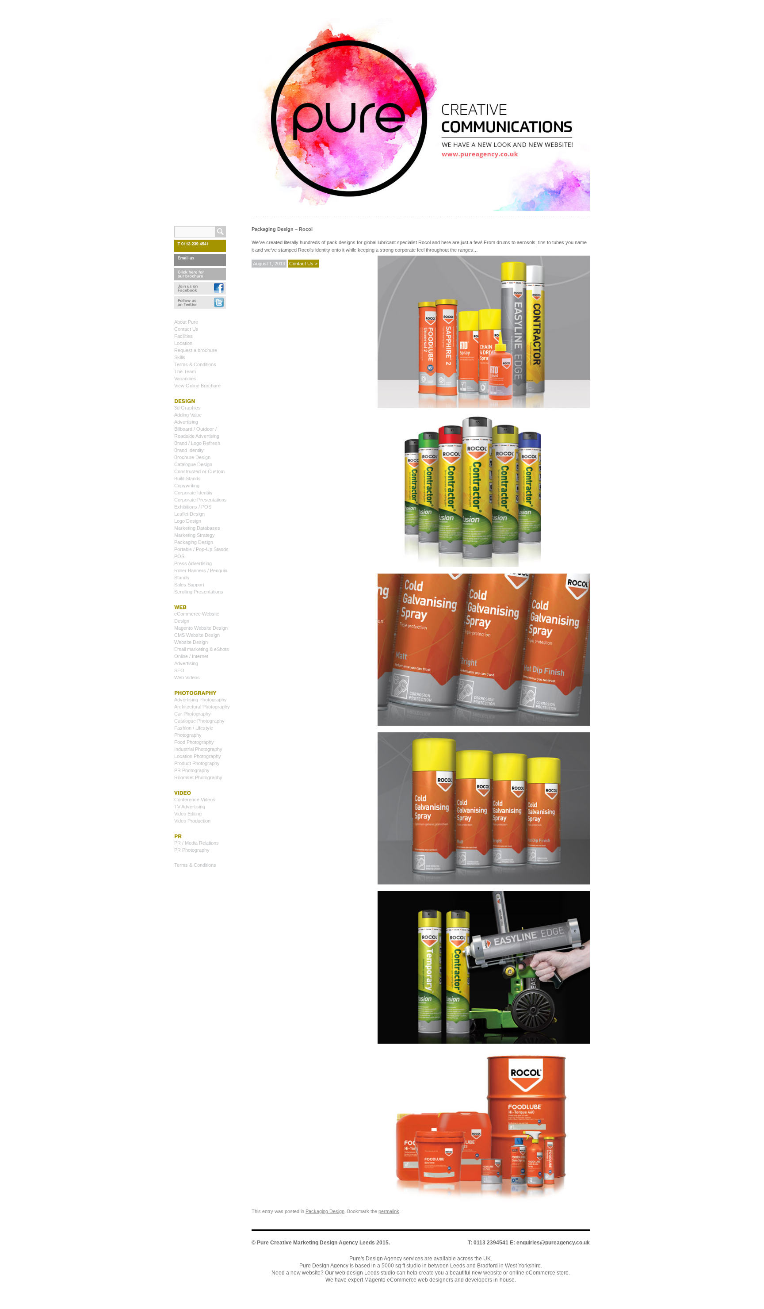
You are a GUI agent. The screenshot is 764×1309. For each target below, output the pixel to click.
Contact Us (186, 329)
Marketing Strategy (194, 535)
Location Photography (197, 756)
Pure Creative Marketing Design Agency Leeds (316, 1243)
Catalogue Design (193, 464)
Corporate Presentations (200, 499)
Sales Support (189, 584)
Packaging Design (325, 1211)
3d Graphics (187, 407)
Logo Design (187, 521)
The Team (185, 371)
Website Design (191, 642)
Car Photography (192, 713)
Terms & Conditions (195, 364)
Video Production (192, 820)
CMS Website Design (197, 635)
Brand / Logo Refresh (197, 443)
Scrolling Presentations (198, 591)
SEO (179, 670)
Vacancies (185, 378)
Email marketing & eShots (201, 649)
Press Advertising (193, 563)
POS (179, 556)
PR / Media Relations (196, 843)
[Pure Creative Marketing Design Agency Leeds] (421, 116)
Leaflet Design (189, 514)
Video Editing (188, 813)
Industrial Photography (198, 749)
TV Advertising (189, 806)
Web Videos (187, 677)
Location (183, 343)
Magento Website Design (201, 628)
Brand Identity (189, 450)
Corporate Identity (193, 492)
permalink (388, 1211)
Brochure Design (192, 457)
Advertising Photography (200, 699)
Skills (179, 357)
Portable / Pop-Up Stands (201, 549)
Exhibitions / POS (192, 506)
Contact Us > (303, 263)
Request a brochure (195, 350)
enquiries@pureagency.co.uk (553, 1243)
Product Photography (197, 763)
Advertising (186, 422)
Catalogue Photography (199, 720)
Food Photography (194, 742)
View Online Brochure (197, 385)
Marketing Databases (197, 528)
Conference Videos (194, 799)
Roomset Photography (198, 777)
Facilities (183, 336)
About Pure (186, 322)
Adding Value (188, 414)
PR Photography (192, 770)
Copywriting (186, 485)
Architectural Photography (202, 706)
